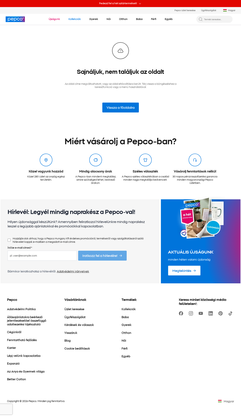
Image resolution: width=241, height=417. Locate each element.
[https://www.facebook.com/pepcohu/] (182, 313)
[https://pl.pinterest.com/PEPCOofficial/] (221, 313)
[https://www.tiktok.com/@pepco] (231, 313)
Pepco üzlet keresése (184, 10)
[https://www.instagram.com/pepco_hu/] (191, 313)
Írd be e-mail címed (20, 247)
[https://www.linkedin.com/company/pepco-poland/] (211, 313)
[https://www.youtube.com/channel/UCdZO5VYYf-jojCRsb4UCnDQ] (201, 313)
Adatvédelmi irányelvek (73, 271)
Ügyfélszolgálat (208, 10)
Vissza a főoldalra (121, 107)
